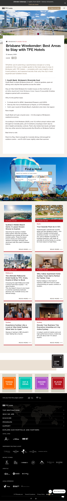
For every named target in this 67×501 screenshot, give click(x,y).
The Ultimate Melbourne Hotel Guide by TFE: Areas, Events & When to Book (17, 278)
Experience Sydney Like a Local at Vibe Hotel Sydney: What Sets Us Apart (17, 327)
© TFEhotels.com (18, 494)
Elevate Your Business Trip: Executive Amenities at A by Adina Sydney (48, 327)
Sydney (8, 322)
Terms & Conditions (30, 494)
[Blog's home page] (7, 41)
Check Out (31, 177)
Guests (42, 177)
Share (8, 58)
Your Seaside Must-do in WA (48, 227)
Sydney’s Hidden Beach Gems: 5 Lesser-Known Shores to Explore (15, 227)
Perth (38, 224)
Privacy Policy (41, 494)
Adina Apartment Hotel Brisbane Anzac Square (23, 91)
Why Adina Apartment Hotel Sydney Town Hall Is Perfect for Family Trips (48, 276)
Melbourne (9, 273)
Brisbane (12, 41)
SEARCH (33, 189)
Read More (23, 249)
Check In (17, 177)
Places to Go (21, 41)
